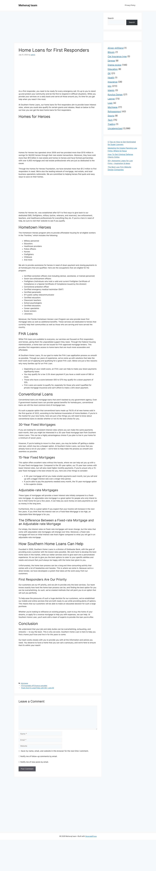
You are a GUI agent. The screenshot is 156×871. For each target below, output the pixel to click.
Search (111, 18)
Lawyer (111, 98)
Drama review (114, 65)
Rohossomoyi (114, 111)
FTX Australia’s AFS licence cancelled (34, 685)
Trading (111, 124)
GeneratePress (91, 836)
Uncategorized (115, 128)
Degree (111, 60)
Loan (110, 103)
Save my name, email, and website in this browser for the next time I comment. (55, 751)
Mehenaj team (28, 5)
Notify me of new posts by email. (34, 762)
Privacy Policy (130, 5)
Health (111, 77)
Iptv (109, 86)
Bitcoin (111, 52)
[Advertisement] (57, 27)
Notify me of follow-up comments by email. (38, 756)
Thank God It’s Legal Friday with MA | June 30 (37, 688)
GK (109, 73)
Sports (111, 115)
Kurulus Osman (115, 94)
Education (113, 69)
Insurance (112, 82)
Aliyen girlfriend (116, 48)
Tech (110, 120)
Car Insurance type (117, 56)
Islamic (111, 90)
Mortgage (24, 683)
